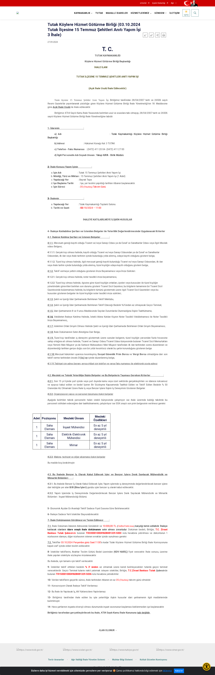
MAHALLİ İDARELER (117, 13)
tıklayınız (167, 670)
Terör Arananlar (56, 659)
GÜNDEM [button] (159, 13)
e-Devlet (143, 3)
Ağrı (172, 3)
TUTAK (99, 13)
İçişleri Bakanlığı (158, 3)
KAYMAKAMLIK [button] (82, 13)
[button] (157, 35)
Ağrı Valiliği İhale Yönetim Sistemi (88, 659)
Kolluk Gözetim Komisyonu (153, 659)
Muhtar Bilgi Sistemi (122, 659)
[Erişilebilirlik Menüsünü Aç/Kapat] (207, 667)
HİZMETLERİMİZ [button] (140, 13)
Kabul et (179, 671)
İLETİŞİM (175, 13)
